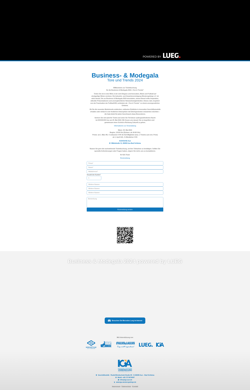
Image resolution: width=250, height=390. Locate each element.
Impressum (116, 386)
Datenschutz (126, 386)
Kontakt (135, 386)
